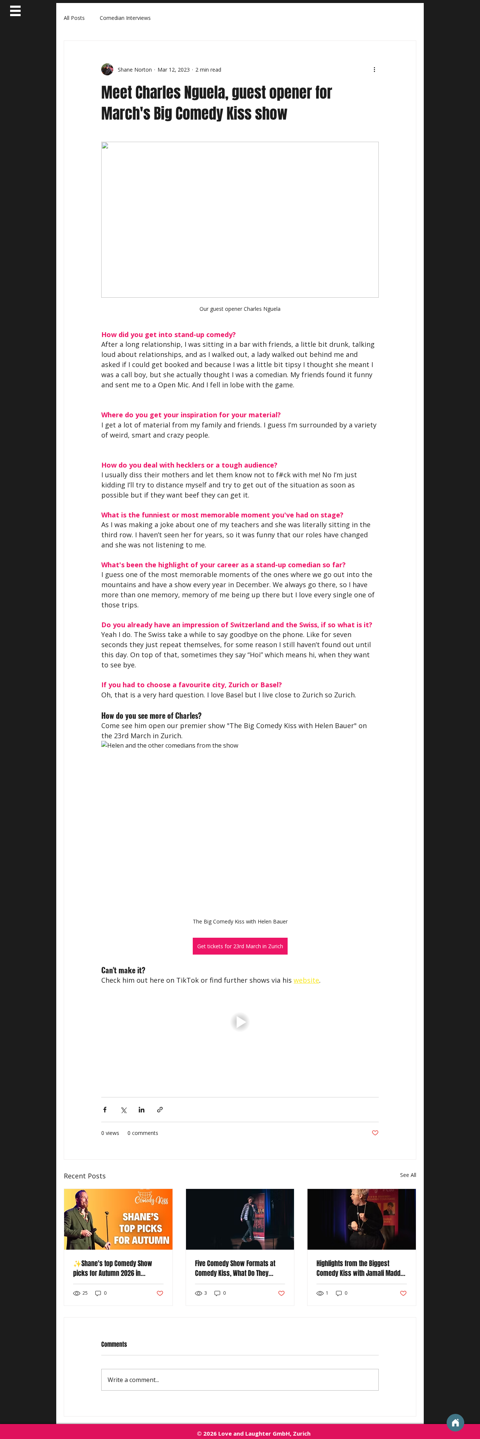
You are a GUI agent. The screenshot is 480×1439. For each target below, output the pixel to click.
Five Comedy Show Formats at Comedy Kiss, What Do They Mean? (235, 1268)
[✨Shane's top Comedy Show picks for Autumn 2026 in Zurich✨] (118, 1219)
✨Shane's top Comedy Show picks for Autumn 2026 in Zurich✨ (112, 1268)
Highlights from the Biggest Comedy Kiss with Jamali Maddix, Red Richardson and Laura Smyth (361, 1268)
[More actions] (374, 69)
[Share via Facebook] (104, 1109)
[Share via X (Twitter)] (123, 1109)
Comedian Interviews (125, 17)
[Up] (455, 1423)
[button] (15, 11)
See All (408, 1174)
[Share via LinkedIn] (141, 1109)
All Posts (74, 17)
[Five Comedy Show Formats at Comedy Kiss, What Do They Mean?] (240, 1219)
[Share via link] (160, 1109)
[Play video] (240, 1022)
